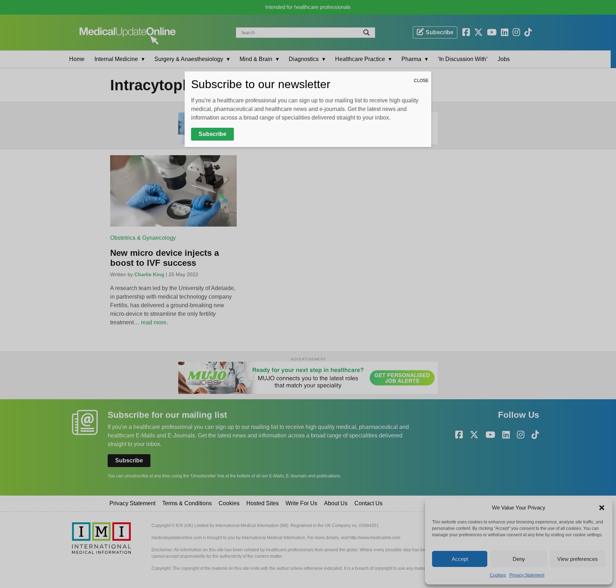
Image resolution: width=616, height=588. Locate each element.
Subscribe (212, 134)
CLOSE (421, 80)
